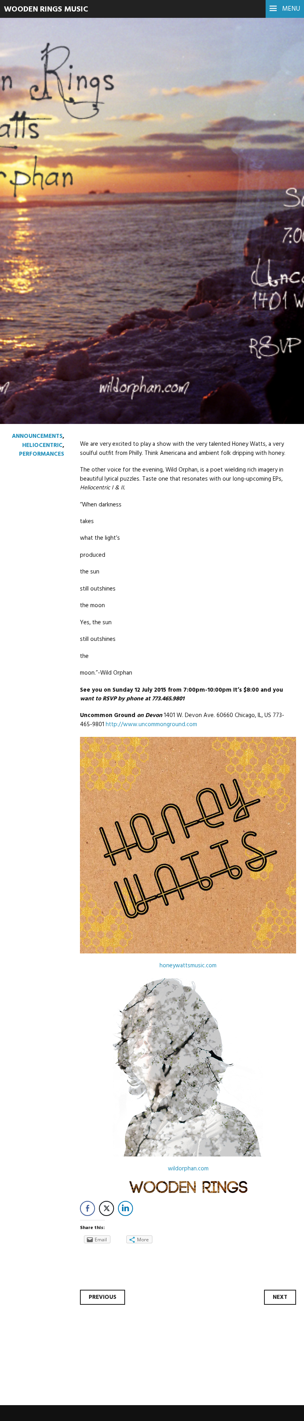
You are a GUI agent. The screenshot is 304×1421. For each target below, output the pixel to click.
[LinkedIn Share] (125, 1208)
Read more (36, 211)
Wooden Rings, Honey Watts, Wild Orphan (147, 149)
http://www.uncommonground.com (151, 724)
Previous (102, 1297)
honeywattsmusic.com (188, 965)
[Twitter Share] (106, 1208)
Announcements (37, 436)
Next (280, 1297)
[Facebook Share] (87, 1208)
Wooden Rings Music (46, 9)
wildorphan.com (188, 1169)
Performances (41, 454)
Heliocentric (42, 445)
